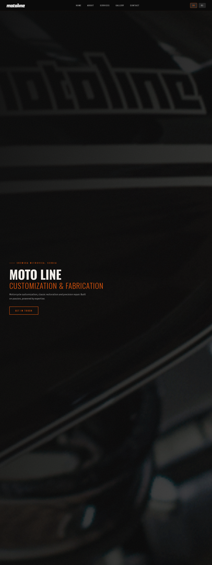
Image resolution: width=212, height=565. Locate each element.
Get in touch (23, 310)
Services (105, 5)
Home (78, 5)
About (90, 5)
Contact (135, 5)
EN (193, 5)
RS (202, 5)
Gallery (120, 5)
